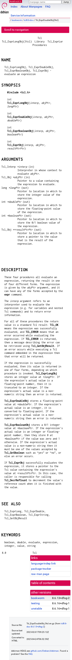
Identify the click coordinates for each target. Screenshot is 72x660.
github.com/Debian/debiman (45, 651)
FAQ (47, 6)
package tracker (41, 568)
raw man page (40, 574)
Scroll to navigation (16, 29)
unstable (36, 608)
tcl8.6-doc (29, 20)
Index (14, 6)
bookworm (17, 20)
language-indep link (43, 563)
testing (35, 603)
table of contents (43, 583)
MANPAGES (15, 1)
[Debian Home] (4, 7)
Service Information (23, 15)
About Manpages (31, 6)
